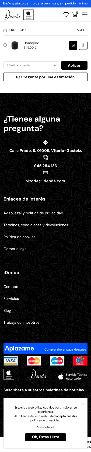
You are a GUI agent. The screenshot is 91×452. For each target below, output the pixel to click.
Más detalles (45, 427)
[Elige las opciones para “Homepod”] (73, 45)
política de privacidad (45, 420)
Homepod (31, 43)
